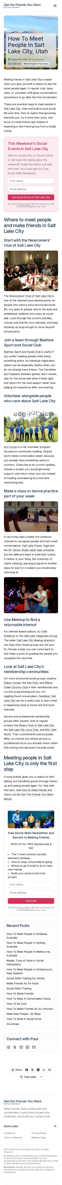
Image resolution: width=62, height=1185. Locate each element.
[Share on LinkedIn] (38, 1070)
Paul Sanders (38, 59)
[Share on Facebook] (27, 1070)
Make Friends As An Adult (22, 983)
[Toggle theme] (55, 1126)
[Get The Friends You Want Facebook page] (8, 1047)
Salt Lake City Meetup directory (36, 640)
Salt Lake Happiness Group (40, 635)
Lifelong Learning (22, 563)
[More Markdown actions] (41, 1077)
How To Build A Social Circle (24, 1019)
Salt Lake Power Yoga (35, 545)
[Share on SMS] (44, 1070)
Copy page (30, 1076)
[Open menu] (55, 6)
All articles (13, 1024)
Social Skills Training (19, 988)
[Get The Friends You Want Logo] (22, 6)
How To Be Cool (17, 1003)
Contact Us (9, 1133)
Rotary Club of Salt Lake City (36, 725)
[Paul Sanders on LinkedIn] (27, 1047)
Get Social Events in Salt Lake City (31, 197)
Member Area (39, 1137)
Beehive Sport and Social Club (22, 351)
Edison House (12, 682)
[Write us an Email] (34, 1047)
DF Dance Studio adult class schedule (31, 550)
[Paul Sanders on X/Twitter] (15, 1047)
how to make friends (34, 790)
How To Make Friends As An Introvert (30, 1008)
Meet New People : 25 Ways (24, 1013)
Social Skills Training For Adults (26, 978)
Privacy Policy (23, 204)
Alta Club (32, 682)
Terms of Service (13, 1137)
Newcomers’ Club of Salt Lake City (30, 296)
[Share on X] (32, 1070)
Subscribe (31, 900)
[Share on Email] (50, 1070)
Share (18, 1069)
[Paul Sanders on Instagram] (21, 1047)
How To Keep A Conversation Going (28, 998)
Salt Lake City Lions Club (23, 729)
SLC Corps (10, 447)
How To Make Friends (20, 993)
